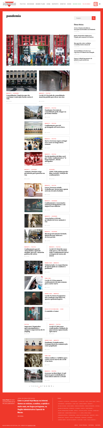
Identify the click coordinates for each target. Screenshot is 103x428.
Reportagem (77, 417)
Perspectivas (61, 417)
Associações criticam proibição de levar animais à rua (55, 220)
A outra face (81, 401)
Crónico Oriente (83, 403)
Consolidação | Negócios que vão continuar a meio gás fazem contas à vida (19, 97)
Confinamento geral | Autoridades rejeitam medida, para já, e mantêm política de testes (34, 251)
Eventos (63, 4)
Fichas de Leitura (83, 410)
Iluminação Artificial (63, 415)
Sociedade (30, 4)
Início (76, 425)
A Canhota (60, 401)
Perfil (97, 415)
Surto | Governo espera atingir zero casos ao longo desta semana (56, 142)
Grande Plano (40, 4)
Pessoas (67, 417)
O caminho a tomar (52, 311)
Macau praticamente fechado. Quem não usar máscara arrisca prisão (56, 235)
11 (51, 386)
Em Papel (97, 425)
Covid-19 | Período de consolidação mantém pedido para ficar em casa (52, 96)
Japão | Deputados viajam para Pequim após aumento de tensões (84, 36)
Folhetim (90, 410)
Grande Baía (77, 4)
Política (23, 4)
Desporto (55, 4)
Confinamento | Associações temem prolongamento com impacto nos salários (55, 204)
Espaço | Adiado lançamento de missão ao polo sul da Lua (83, 59)
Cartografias (61, 403)
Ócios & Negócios (91, 419)
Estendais (77, 408)
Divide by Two (31, 425)
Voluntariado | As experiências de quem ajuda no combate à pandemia (56, 266)
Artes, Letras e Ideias (90, 401)
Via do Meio (86, 4)
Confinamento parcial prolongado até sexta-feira (55, 126)
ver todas (20, 416)
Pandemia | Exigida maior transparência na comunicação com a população (56, 344)
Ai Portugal (66, 401)
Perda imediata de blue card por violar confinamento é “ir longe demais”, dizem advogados (55, 158)
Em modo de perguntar (63, 408)
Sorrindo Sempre (62, 419)
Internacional (72, 415)
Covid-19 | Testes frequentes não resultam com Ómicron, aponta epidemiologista (55, 297)
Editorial (91, 425)
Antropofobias (74, 401)
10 (49, 386)
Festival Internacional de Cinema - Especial (68, 410)
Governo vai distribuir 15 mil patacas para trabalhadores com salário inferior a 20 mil (55, 375)
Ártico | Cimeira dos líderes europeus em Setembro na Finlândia (84, 28)
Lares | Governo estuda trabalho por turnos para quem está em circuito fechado (56, 189)
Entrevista (71, 408)
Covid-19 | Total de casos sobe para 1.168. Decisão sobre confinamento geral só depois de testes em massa (58, 252)
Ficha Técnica (83, 425)
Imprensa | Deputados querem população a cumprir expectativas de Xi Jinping (34, 329)
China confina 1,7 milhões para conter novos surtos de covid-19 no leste (56, 359)
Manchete (8, 93)
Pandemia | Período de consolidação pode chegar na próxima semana (55, 111)
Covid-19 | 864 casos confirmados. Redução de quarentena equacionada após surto (58, 329)
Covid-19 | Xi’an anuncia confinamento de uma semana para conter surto (56, 282)
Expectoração (89, 408)
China (48, 4)
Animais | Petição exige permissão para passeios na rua (34, 173)
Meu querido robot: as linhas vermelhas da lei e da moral (82, 44)
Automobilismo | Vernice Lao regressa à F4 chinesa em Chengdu (84, 51)
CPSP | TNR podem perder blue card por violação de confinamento (58, 173)
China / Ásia (48, 278)
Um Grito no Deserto (71, 419)
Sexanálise (83, 417)
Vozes (69, 4)
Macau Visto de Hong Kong (52, 309)
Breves (98, 401)
